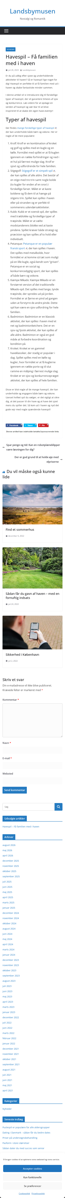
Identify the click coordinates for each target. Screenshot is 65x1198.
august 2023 (9, 980)
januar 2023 (9, 1012)
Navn (7, 743)
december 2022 (11, 1017)
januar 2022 (9, 1043)
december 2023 (11, 959)
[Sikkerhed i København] (32, 618)
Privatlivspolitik (38, 1193)
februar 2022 (9, 1038)
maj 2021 (7, 1085)
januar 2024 (9, 954)
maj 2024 (7, 939)
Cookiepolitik (24, 1193)
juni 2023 (7, 991)
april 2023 (8, 1001)
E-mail (7, 758)
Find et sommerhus (20, 529)
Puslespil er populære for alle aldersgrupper (26, 1127)
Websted (8, 773)
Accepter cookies (32, 1168)
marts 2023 (8, 1006)
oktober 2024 (9, 923)
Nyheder (10, 49)
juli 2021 (7, 1074)
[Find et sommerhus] (32, 486)
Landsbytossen (29, 70)
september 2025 (11, 876)
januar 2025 (9, 907)
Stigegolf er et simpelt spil (37, 170)
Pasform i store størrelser (16, 1143)
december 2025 (11, 860)
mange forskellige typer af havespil (35, 127)
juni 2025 (7, 886)
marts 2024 (8, 949)
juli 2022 (7, 1022)
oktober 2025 (9, 871)
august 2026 (9, 845)
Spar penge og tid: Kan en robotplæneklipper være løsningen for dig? (33, 447)
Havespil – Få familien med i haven (21, 826)
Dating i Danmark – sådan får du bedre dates (26, 1132)
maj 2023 (7, 996)
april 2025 (8, 897)
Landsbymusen (32, 11)
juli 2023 (7, 986)
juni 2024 (7, 933)
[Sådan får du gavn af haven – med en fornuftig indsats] (32, 549)
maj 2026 (7, 850)
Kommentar (11, 699)
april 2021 (8, 1090)
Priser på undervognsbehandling (20, 1137)
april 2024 (8, 944)
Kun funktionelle (32, 1177)
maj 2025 (7, 892)
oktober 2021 (9, 1059)
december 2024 (11, 912)
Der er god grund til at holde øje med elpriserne (37, 459)
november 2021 (11, 1053)
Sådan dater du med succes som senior (23, 1148)
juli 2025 (7, 881)
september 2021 (11, 1064)
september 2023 (11, 975)
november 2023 (11, 965)
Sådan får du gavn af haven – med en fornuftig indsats (32, 595)
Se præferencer (32, 1186)
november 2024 (11, 918)
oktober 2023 (9, 970)
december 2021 (11, 1048)
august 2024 (9, 928)
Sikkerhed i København (22, 654)
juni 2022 (7, 1027)
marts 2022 (8, 1033)
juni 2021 (7, 1080)
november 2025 (11, 865)
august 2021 (9, 1069)
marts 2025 (8, 902)
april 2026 (8, 855)
